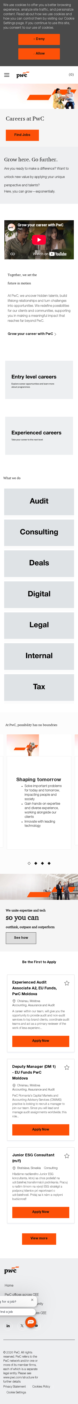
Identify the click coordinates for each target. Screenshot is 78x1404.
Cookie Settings (16, 1392)
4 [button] (49, 864)
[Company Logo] (25, 75)
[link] (22, 135)
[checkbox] (66, 983)
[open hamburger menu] (6, 75)
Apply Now (50, 1041)
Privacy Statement (14, 1386)
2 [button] (35, 864)
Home (9, 1286)
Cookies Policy (41, 1386)
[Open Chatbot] (30, 1322)
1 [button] (29, 864)
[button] (39, 1239)
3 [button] (42, 864)
